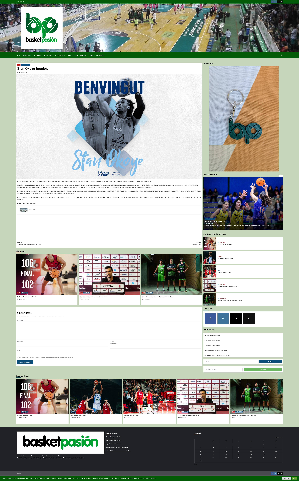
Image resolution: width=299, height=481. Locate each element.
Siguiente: (197, 243)
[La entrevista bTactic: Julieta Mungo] (243, 203)
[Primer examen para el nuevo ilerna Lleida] (109, 274)
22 (263, 454)
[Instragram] (275, 1)
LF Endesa (37, 55)
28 (251, 457)
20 (238, 454)
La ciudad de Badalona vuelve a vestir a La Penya (158, 297)
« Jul (196, 464)
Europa (69, 55)
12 (226, 451)
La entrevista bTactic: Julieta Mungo (215, 221)
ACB (18, 55)
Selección (83, 55)
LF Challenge (59, 55)
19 (226, 454)
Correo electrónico (113, 342)
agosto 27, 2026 (146, 299)
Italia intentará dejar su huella (225, 258)
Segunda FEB (48, 55)
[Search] (282, 55)
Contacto (18, 473)
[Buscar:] (232, 361)
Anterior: (29, 243)
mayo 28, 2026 (208, 223)
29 (263, 457)
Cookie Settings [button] (286, 478)
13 (238, 451)
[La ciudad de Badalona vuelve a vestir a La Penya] (171, 274)
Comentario (21, 320)
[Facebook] (272, 1)
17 (201, 454)
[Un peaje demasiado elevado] (209, 271)
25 (213, 457)
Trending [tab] (223, 234)
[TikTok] (281, 1)
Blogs (218, 270)
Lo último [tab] (208, 234)
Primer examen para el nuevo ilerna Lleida (93, 297)
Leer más (206, 227)
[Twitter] (278, 1)
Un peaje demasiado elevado (224, 272)
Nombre (20, 341)
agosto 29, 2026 (21, 299)
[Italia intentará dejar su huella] (209, 257)
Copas (91, 55)
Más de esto (100, 55)
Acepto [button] (294, 478)
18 (213, 454)
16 (276, 451)
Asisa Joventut (149, 292)
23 (276, 454)
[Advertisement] (64, 227)
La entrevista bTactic (209, 219)
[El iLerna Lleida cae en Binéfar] (46, 274)
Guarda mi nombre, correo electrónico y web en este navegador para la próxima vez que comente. (46, 357)
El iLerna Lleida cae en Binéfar (27, 297)
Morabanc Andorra (25, 65)
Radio (76, 55)
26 (226, 457)
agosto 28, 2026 (84, 299)
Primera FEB (27, 55)
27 (238, 457)
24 (201, 457)
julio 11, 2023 (21, 72)
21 (251, 454)
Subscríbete (263, 369)
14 (251, 451)
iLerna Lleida (24, 292)
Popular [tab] (215, 234)
